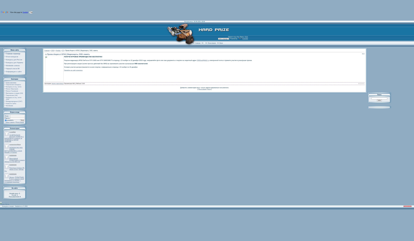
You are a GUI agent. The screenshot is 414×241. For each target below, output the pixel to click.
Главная (197, 43)
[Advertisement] (381, 69)
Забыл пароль (10, 122)
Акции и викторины (11, 82)
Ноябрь (58, 50)
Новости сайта (11, 103)
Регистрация (212, 43)
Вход (221, 43)
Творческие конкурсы (13, 84)
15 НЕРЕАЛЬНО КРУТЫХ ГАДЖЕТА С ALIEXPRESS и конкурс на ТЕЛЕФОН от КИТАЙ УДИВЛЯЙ (14, 138)
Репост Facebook (12, 91)
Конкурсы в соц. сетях (13, 87)
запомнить (10, 120)
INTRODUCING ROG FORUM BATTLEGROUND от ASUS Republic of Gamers (14, 150)
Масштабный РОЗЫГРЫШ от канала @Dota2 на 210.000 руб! (15, 160)
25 (63, 50)
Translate (245, 38)
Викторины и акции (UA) (14, 93)
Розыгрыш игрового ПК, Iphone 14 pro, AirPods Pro (15, 169)
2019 (52, 50)
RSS (246, 37)
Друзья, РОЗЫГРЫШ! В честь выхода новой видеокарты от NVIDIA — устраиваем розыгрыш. (14, 179)
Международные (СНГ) (14, 101)
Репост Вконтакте (12, 89)
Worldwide (9, 106)
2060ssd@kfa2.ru (203, 60)
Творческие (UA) (12, 95)
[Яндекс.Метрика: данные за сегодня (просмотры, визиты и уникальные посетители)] (4, 203)
